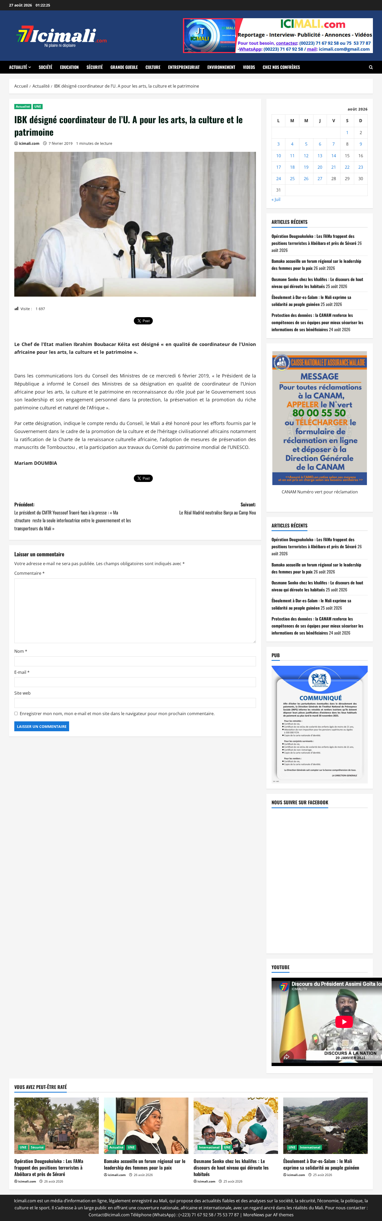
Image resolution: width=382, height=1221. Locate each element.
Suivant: (217, 508)
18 (292, 167)
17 (278, 167)
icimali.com (29, 143)
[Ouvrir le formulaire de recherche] (371, 67)
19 (306, 167)
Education (69, 67)
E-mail (22, 672)
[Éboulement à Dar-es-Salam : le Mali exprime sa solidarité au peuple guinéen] (325, 1126)
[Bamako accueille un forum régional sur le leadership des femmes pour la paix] (146, 1126)
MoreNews (253, 1215)
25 (292, 178)
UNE (37, 106)
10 (278, 156)
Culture (153, 67)
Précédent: (72, 516)
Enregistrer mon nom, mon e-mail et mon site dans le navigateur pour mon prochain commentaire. (117, 713)
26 (306, 178)
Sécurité (95, 67)
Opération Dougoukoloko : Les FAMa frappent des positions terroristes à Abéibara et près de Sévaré (48, 1167)
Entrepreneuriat (184, 67)
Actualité (18, 67)
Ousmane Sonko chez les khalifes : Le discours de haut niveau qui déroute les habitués (231, 1167)
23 (360, 167)
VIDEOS (249, 67)
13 (320, 156)
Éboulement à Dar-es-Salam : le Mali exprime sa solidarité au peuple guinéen (321, 1164)
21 (333, 167)
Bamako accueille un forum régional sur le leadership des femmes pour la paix (144, 1164)
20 (320, 167)
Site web (22, 693)
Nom (20, 651)
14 (333, 156)
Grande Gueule (124, 67)
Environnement (221, 67)
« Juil (276, 199)
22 (347, 167)
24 (278, 178)
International (209, 1147)
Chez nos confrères (281, 67)
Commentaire (29, 573)
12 (306, 156)
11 (292, 156)
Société (45, 67)
